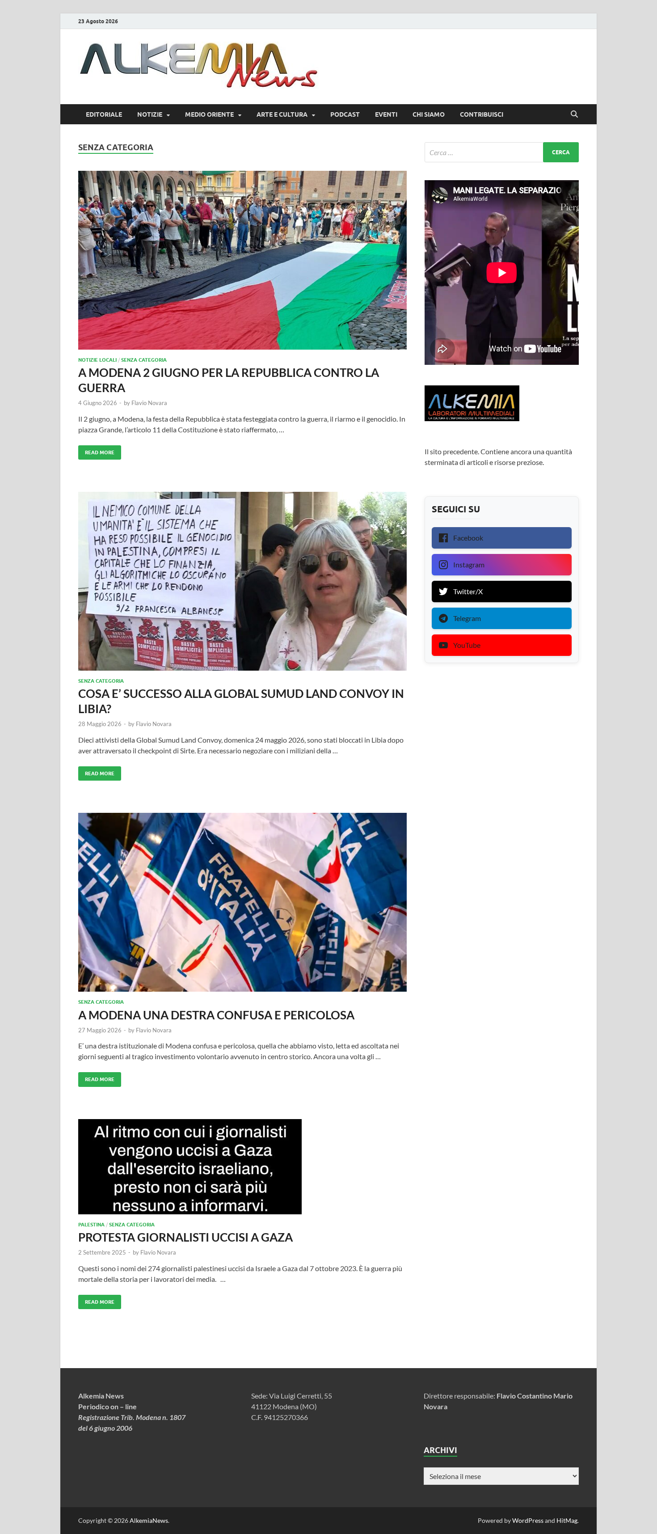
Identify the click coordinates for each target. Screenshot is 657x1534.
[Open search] (574, 114)
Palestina (91, 1224)
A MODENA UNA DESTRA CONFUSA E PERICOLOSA (216, 1015)
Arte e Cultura (282, 114)
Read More (96, 450)
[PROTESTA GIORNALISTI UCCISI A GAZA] (242, 1166)
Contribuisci (481, 114)
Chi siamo (429, 114)
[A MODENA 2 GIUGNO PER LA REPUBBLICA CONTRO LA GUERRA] (242, 260)
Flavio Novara (149, 402)
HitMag (566, 1520)
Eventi (386, 114)
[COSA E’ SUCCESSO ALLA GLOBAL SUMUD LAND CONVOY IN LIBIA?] (242, 581)
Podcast (345, 114)
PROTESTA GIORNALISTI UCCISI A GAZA (185, 1237)
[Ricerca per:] (502, 152)
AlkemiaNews (149, 1520)
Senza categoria (144, 360)
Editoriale (104, 114)
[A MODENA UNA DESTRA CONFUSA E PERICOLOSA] (242, 902)
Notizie (149, 114)
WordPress (527, 1520)
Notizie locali (97, 360)
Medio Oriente (209, 114)
